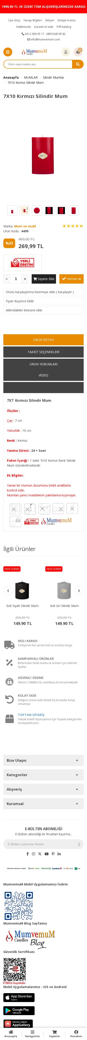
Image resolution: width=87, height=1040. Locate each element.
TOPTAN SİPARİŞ (31, 715)
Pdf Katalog (64, 27)
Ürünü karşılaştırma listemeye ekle (30, 292)
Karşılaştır (65, 292)
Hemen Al (73, 279)
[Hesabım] (65, 52)
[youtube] (47, 854)
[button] (79, 590)
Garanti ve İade (43, 27)
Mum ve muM (25, 226)
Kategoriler (32, 1036)
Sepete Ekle (45, 279)
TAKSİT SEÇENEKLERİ (43, 352)
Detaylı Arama (66, 20)
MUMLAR (31, 77)
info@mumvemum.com (45, 39)
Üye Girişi (14, 20)
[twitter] (40, 854)
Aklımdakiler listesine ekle (24, 310)
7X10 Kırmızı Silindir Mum (26, 82)
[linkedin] (59, 854)
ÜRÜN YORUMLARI (44, 364)
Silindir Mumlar (53, 77)
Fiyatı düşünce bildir (20, 301)
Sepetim (54, 1036)
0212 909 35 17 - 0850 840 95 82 (45, 34)
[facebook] (27, 854)
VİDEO (43, 375)
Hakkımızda (23, 27)
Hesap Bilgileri (33, 20)
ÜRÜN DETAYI (43, 340)
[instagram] (33, 854)
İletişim (49, 20)
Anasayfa (11, 77)
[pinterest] (53, 854)
